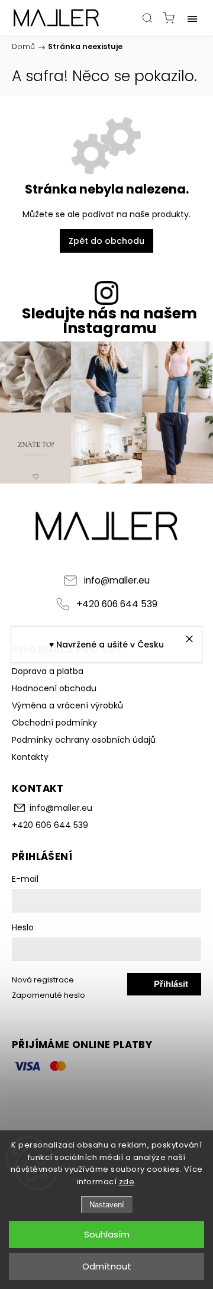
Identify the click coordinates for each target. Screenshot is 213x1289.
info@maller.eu (117, 580)
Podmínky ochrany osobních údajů (84, 740)
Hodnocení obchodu (54, 688)
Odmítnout (106, 1266)
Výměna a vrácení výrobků (67, 705)
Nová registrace (43, 980)
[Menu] (192, 18)
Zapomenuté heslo (48, 995)
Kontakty (30, 757)
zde (127, 1181)
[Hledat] (147, 18)
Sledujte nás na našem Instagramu (109, 321)
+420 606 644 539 (116, 604)
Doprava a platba (47, 671)
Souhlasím (107, 1234)
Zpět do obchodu (106, 241)
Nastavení (106, 1204)
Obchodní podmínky (54, 723)
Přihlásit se (171, 987)
